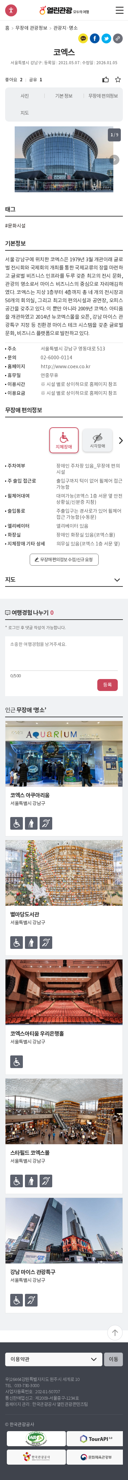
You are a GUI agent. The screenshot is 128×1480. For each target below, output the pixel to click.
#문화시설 (15, 226)
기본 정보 (63, 96)
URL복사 (118, 38)
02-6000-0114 (56, 358)
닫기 (117, 580)
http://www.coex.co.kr (65, 366)
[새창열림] (36, 1438)
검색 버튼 (107, 10)
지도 (24, 113)
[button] (114, 160)
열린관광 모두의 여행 (64, 10)
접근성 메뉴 (11, 10)
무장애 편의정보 (103, 96)
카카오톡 (83, 38)
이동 (113, 1359)
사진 (24, 96)
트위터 (106, 38)
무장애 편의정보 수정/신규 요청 (66, 560)
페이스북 (95, 38)
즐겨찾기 (118, 79)
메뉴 (120, 10)
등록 (107, 685)
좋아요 (105, 79)
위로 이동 (115, 1333)
